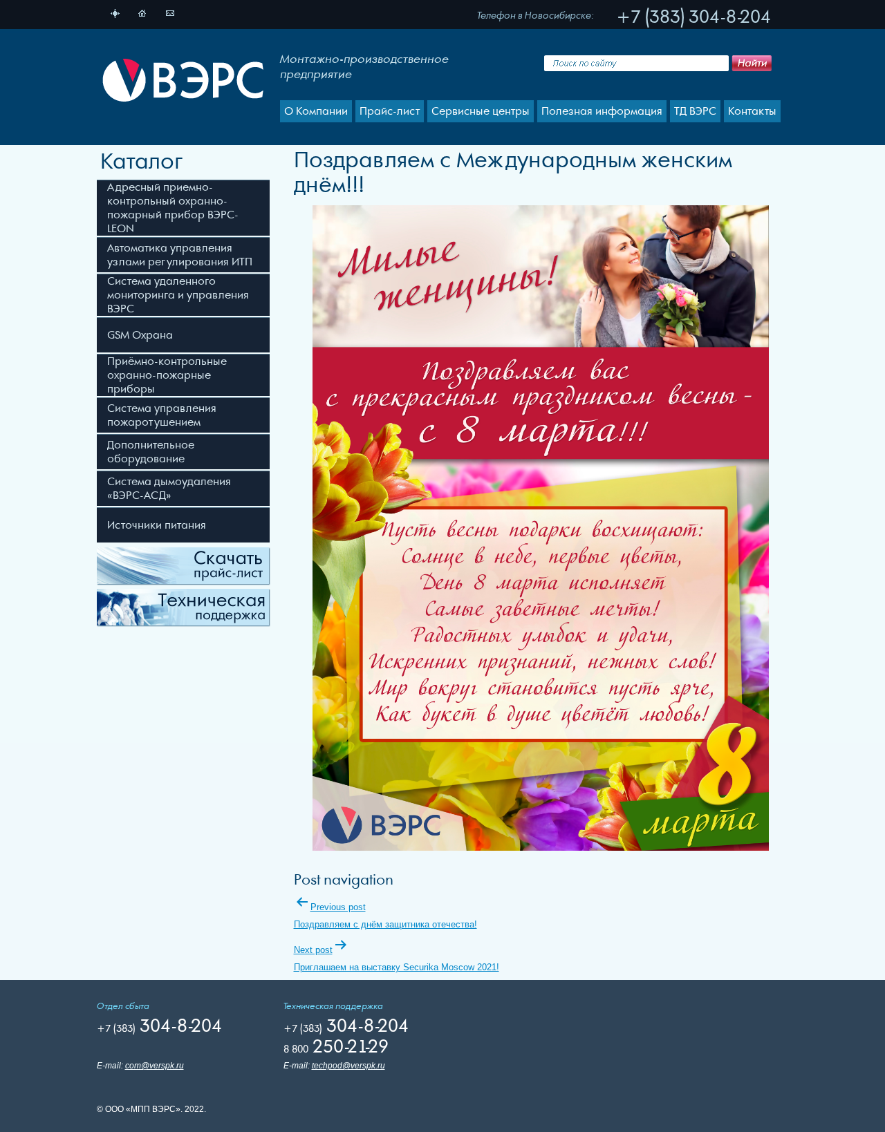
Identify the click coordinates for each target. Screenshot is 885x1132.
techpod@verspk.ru (348, 1065)
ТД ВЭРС (695, 111)
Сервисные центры (480, 111)
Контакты (752, 111)
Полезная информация (601, 111)
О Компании (316, 111)
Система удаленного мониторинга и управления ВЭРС (178, 295)
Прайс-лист (390, 111)
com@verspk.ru (154, 1065)
